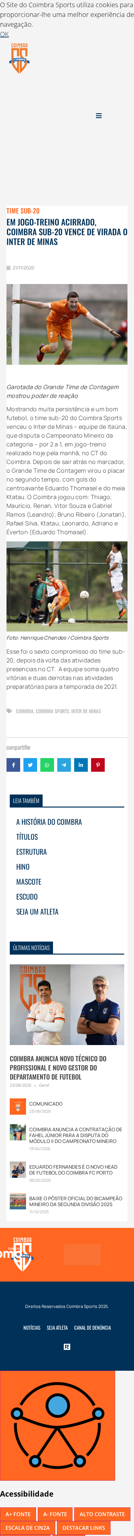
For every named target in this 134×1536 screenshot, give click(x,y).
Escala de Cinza (28, 1527)
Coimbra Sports (52, 710)
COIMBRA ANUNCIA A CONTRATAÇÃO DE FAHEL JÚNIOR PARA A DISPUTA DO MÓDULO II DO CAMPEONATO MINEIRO (75, 1135)
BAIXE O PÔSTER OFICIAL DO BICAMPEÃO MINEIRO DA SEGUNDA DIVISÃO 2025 (75, 1201)
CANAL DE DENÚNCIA (92, 1327)
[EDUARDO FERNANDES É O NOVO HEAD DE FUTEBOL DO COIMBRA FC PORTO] (18, 1168)
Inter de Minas (86, 710)
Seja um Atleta (37, 911)
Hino (23, 866)
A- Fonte (55, 1514)
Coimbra (25, 710)
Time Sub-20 (23, 210)
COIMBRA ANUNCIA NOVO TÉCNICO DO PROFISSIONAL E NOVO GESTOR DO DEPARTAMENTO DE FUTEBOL (58, 1067)
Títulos (27, 836)
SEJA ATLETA (57, 1327)
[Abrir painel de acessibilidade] (57, 1426)
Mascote (28, 881)
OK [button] (4, 34)
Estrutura (31, 851)
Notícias (31, 1327)
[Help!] (81, 1254)
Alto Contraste (102, 1514)
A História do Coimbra (49, 821)
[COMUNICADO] (18, 1105)
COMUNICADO (45, 1103)
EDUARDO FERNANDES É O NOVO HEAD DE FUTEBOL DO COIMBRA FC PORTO (73, 1169)
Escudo (27, 896)
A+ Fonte (18, 1514)
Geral (44, 1085)
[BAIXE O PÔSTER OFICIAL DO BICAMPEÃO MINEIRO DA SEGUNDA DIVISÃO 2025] (18, 1200)
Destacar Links (83, 1527)
